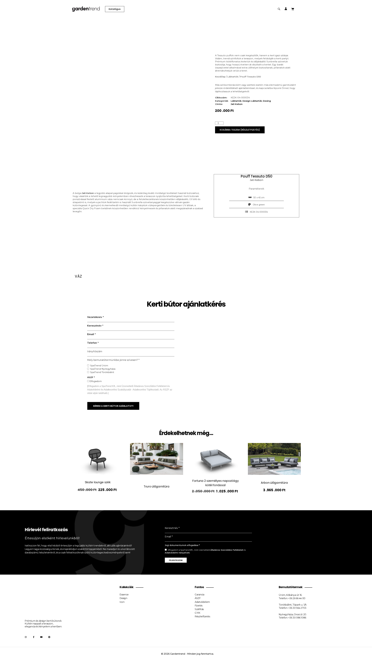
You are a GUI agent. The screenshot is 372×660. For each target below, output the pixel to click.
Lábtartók (232, 76)
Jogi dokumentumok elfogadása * (182, 545)
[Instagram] (26, 637)
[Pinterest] (49, 637)
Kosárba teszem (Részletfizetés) (240, 129)
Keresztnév (94, 325)
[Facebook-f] (34, 637)
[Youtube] (41, 637)
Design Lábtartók (252, 100)
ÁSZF (90, 377)
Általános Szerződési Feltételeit (226, 550)
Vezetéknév (95, 317)
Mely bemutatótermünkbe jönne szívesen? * (113, 360)
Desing (267, 100)
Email (91, 334)
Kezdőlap (220, 76)
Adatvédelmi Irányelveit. (177, 553)
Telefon (92, 342)
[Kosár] (293, 9)
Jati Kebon (237, 104)
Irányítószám (94, 351)
